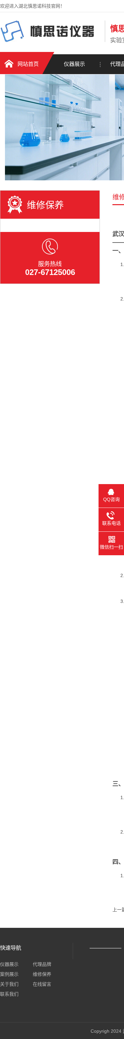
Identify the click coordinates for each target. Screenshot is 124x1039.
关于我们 (9, 984)
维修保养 (42, 974)
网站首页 (28, 64)
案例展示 (9, 974)
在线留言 (42, 984)
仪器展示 (74, 64)
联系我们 (9, 994)
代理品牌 (42, 964)
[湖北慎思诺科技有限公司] (51, 40)
